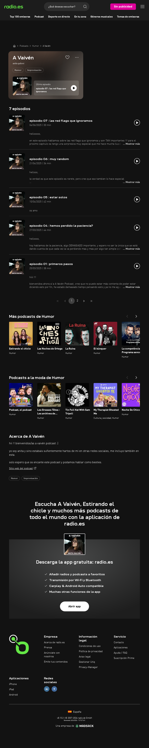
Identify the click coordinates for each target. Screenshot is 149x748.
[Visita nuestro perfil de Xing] (54, 689)
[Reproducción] (74, 88)
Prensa (48, 647)
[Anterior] (127, 315)
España (76, 712)
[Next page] (84, 301)
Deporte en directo (59, 16)
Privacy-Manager (88, 667)
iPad (11, 689)
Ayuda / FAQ (120, 653)
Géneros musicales (101, 16)
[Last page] (91, 301)
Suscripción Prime (124, 658)
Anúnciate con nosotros (52, 655)
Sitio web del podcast (21, 468)
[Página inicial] (14, 45)
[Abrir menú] (142, 6)
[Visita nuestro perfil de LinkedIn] (46, 689)
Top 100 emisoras (20, 16)
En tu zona (80, 16)
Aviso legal (85, 656)
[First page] (58, 301)
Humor (18, 70)
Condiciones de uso (89, 646)
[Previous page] (65, 301)
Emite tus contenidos (56, 662)
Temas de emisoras (128, 16)
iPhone (13, 684)
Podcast (39, 16)
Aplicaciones (121, 647)
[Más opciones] (77, 57)
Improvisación (34, 70)
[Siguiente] (136, 315)
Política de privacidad (91, 651)
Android (13, 695)
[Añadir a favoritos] (67, 57)
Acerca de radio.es (54, 642)
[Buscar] (85, 6)
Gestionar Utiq (87, 662)
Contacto (119, 642)
